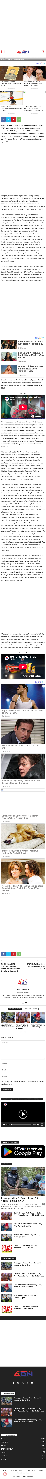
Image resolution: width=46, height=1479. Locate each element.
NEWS (3, 1439)
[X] (8, 119)
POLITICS (4, 1442)
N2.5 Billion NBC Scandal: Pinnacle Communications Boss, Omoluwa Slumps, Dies (10, 967)
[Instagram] (18, 1383)
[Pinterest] (13, 119)
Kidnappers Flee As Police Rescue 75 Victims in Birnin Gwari (8, 1025)
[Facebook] (3, 119)
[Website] (28, 1383)
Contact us (13, 1470)
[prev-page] (22, 1032)
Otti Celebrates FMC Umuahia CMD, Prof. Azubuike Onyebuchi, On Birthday (22, 1026)
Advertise (22, 1470)
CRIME (3, 1452)
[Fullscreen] (42, 1124)
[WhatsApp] (19, 119)
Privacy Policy (31, 1470)
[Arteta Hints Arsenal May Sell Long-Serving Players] (6, 1237)
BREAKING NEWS (7, 1449)
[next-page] (24, 1032)
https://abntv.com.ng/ (23, 992)
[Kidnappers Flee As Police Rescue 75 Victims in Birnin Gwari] (8, 1017)
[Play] (4, 1124)
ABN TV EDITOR (7, 59)
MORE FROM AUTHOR (30, 1009)
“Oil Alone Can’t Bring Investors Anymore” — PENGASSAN (26, 1246)
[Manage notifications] (5, 1474)
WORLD (3, 1459)
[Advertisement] (23, 24)
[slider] (21, 1124)
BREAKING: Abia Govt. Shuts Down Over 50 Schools (36, 966)
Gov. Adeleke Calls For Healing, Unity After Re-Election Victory (38, 1025)
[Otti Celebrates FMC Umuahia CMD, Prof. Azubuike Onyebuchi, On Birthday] (23, 1017)
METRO (3, 1445)
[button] (23, 1114)
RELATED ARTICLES (15, 1009)
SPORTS (4, 1456)
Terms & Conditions (23, 1473)
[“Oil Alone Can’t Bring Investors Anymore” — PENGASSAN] (6, 1248)
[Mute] (38, 1124)
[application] (23, 1114)
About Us (5, 1470)
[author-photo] (23, 981)
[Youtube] (26, 1003)
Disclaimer (41, 1470)
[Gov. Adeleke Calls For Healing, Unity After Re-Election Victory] (38, 1017)
